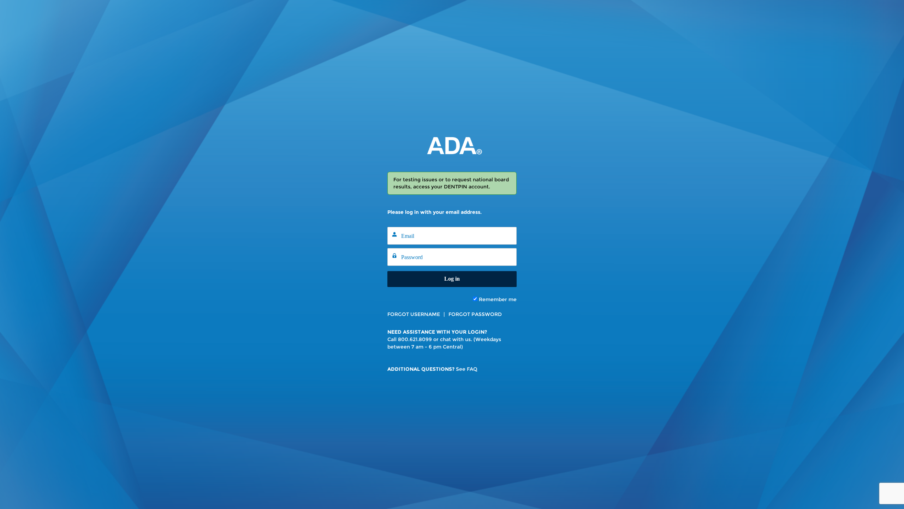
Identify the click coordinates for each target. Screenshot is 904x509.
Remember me (497, 299)
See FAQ (466, 369)
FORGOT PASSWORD (475, 314)
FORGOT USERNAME (413, 314)
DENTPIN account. (467, 186)
